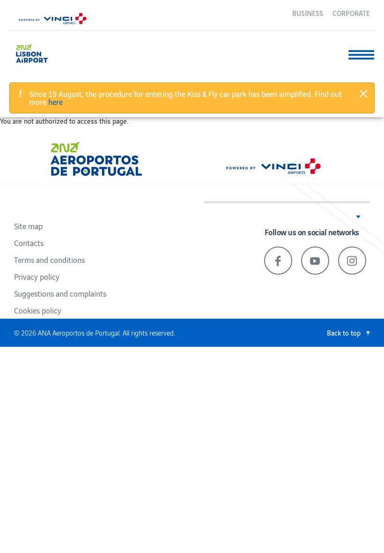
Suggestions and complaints (60, 293)
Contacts (29, 242)
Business (307, 12)
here (55, 101)
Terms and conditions (49, 259)
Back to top (344, 332)
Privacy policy (36, 276)
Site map (28, 226)
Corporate (351, 12)
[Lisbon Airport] (38, 52)
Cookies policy (37, 310)
